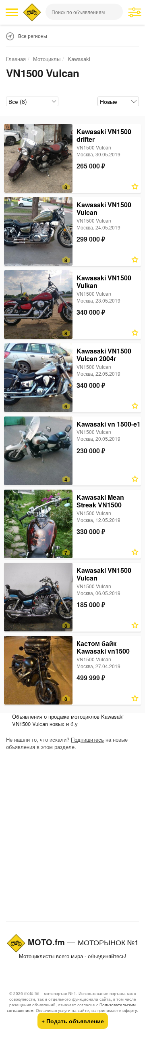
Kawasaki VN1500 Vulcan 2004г (104, 355)
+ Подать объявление (72, 1021)
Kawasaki (79, 59)
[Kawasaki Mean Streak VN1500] (38, 524)
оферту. (130, 1010)
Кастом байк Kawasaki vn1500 (103, 647)
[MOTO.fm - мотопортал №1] (32, 12)
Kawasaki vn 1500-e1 (109, 424)
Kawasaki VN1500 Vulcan (104, 208)
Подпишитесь (87, 739)
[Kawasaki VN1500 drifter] (38, 158)
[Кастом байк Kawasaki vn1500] (38, 670)
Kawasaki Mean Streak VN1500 (100, 501)
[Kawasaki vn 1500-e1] (38, 450)
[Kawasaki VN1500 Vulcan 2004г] (38, 377)
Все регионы (32, 35)
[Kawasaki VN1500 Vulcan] (38, 231)
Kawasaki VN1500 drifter (104, 135)
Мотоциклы (46, 59)
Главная (16, 59)
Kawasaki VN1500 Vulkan (104, 281)
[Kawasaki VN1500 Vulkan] (38, 304)
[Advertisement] (72, 838)
